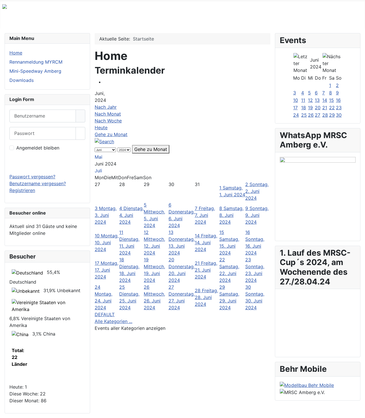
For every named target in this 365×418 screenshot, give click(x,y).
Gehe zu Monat (111, 134)
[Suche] (104, 141)
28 (325, 115)
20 (318, 107)
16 (338, 100)
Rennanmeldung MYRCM (35, 62)
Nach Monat (108, 114)
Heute (101, 127)
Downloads (21, 80)
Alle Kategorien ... (113, 321)
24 (296, 115)
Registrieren (22, 190)
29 (332, 115)
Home (15, 53)
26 (311, 115)
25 (304, 115)
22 (332, 107)
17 (295, 107)
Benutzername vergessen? (37, 183)
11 (303, 100)
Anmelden (47, 162)
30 (339, 115)
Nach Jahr (106, 107)
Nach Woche (108, 121)
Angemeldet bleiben (37, 148)
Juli (98, 170)
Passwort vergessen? (32, 176)
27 (317, 115)
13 (317, 100)
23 (339, 107)
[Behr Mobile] (307, 384)
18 (303, 107)
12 (310, 100)
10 (295, 100)
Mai (98, 157)
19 (310, 107)
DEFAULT (105, 314)
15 (331, 100)
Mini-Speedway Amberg (35, 71)
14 (324, 100)
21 (324, 107)
